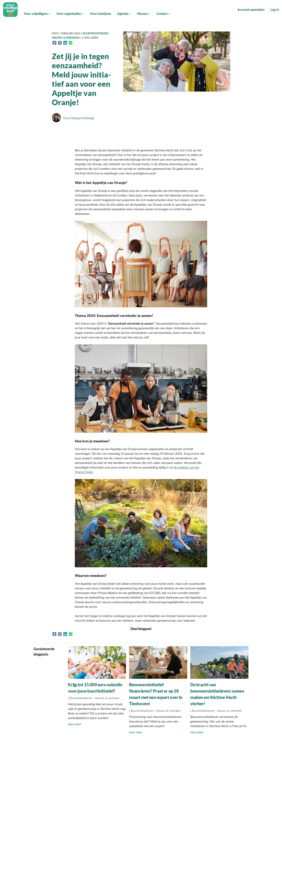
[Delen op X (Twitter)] (60, 42)
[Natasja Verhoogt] (57, 118)
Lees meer (74, 724)
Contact (161, 13)
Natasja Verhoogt (82, 118)
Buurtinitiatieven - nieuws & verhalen (94, 698)
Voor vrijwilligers (36, 13)
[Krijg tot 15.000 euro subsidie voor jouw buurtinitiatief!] (97, 677)
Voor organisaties (68, 13)
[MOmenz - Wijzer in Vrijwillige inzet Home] (10, 9)
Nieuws (142, 13)
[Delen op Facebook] (54, 42)
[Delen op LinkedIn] (65, 42)
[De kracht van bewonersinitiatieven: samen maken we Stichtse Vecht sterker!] (219, 677)
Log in (274, 9)
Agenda (122, 13)
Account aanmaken (250, 9)
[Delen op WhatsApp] (70, 42)
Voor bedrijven (100, 13)
